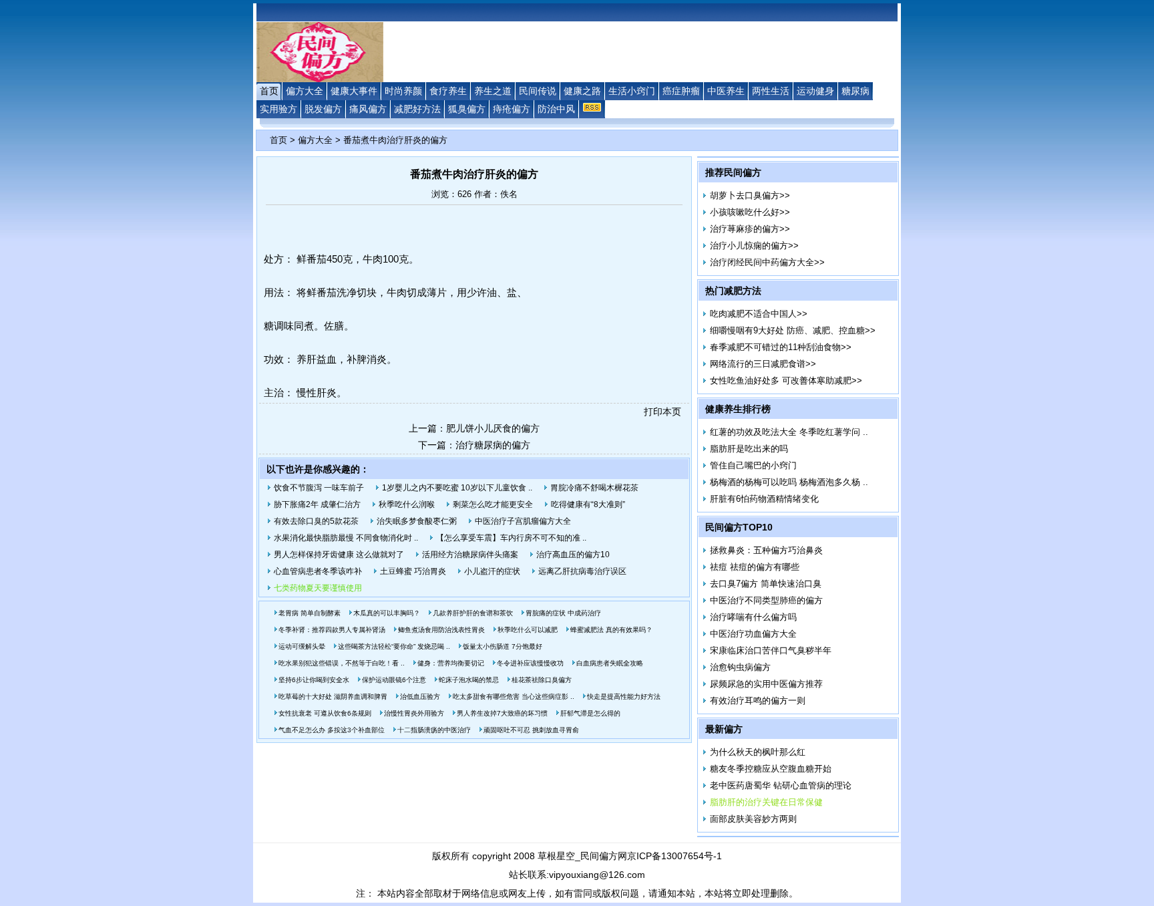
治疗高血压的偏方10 (573, 554)
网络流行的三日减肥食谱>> (763, 364)
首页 (269, 91)
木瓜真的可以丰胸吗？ (386, 613)
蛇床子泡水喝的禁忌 (469, 680)
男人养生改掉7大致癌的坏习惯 (502, 713)
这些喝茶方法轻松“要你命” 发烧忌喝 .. (394, 646)
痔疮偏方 (511, 109)
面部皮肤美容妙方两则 (753, 819)
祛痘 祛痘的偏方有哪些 (754, 567)
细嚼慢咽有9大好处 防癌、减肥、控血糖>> (793, 330)
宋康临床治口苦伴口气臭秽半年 (770, 650)
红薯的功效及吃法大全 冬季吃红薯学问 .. (789, 432)
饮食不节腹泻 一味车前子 (319, 487)
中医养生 (726, 91)
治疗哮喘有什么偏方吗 (753, 617)
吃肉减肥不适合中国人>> (758, 314)
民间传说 (537, 91)
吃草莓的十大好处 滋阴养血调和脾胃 (332, 696)
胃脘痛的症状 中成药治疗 (563, 613)
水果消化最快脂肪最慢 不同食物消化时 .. (346, 538)
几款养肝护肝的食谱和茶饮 (473, 613)
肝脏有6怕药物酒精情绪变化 (764, 499)
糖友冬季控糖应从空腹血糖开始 (770, 769)
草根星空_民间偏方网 (582, 856)
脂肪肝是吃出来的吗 (749, 449)
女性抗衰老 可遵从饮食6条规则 (324, 713)
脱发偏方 (323, 109)
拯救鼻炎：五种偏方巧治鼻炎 (766, 550)
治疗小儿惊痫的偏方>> (754, 246)
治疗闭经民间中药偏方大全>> (767, 262)
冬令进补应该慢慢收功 (530, 663)
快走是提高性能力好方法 (623, 696)
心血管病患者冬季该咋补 (318, 571)
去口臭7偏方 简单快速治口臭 (765, 584)
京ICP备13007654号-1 (674, 856)
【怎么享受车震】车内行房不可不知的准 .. (511, 538)
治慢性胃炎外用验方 (414, 713)
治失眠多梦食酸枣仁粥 (417, 521)
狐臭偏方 (467, 109)
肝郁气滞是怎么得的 (590, 713)
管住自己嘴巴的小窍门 (753, 465)
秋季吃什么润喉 (407, 504)
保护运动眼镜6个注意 (394, 680)
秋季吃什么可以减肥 (528, 629)
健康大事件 (354, 91)
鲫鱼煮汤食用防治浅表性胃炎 (441, 629)
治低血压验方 (420, 696)
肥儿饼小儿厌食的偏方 (493, 428)
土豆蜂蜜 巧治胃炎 (413, 571)
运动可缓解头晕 (301, 646)
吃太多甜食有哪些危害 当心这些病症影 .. (513, 696)
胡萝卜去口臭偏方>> (750, 195)
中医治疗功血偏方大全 (753, 634)
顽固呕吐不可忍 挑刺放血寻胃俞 (531, 730)
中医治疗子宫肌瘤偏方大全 (523, 521)
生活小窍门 (631, 91)
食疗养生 (448, 91)
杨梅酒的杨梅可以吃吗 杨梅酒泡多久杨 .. (789, 482)
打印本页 (662, 411)
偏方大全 (304, 91)
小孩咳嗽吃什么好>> (750, 212)
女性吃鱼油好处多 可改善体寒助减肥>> (786, 380)
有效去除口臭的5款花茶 (316, 521)
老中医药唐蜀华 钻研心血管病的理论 (780, 785)
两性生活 (770, 91)
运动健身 (815, 91)
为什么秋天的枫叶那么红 (757, 752)
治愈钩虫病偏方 (740, 667)
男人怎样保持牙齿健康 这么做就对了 (339, 554)
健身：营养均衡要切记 (450, 663)
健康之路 (582, 91)
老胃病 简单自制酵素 (309, 613)
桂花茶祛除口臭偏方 (542, 680)
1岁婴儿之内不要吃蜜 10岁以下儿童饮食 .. (457, 487)
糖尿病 (855, 91)
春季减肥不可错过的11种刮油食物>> (780, 347)
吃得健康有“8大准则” (588, 504)
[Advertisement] (153, 353)
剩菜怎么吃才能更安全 (493, 504)
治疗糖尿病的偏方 (492, 445)
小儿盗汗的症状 (492, 571)
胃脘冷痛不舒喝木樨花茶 (594, 487)
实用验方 (278, 109)
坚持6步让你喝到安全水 (313, 680)
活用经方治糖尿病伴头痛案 (470, 554)
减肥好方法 (417, 109)
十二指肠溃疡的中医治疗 (434, 730)
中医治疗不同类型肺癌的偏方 (766, 600)
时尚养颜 (403, 91)
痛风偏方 (368, 109)
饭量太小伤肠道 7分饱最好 (502, 646)
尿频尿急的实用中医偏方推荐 (766, 684)
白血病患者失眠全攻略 (609, 663)
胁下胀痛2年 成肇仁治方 (317, 504)
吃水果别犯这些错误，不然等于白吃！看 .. (341, 663)
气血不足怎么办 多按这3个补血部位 (331, 730)
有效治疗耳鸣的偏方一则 (757, 701)
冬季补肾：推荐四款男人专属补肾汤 (331, 629)
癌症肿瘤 (681, 91)
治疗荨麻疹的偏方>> (750, 229)
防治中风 (556, 109)
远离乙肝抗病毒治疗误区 (582, 571)
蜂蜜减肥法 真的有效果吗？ (611, 629)
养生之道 (493, 91)
